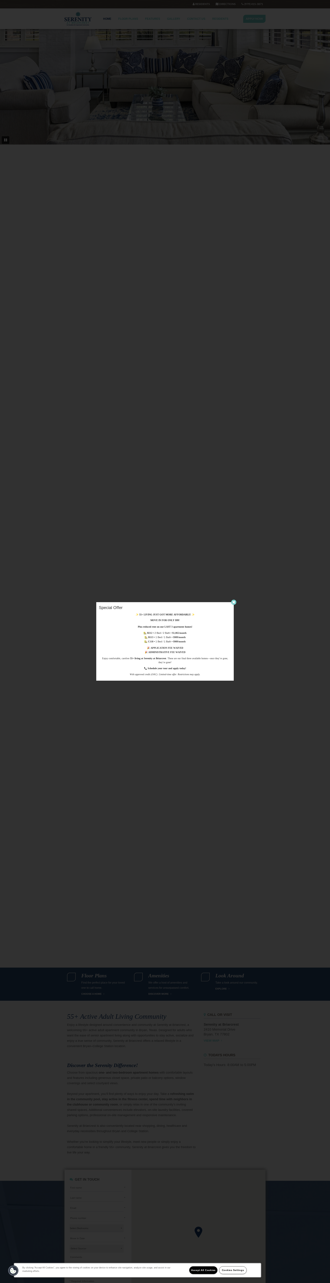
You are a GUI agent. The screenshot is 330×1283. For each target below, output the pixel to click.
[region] (137, 1270)
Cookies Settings (233, 1270)
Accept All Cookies (203, 1270)
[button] (13, 1270)
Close (233, 602)
